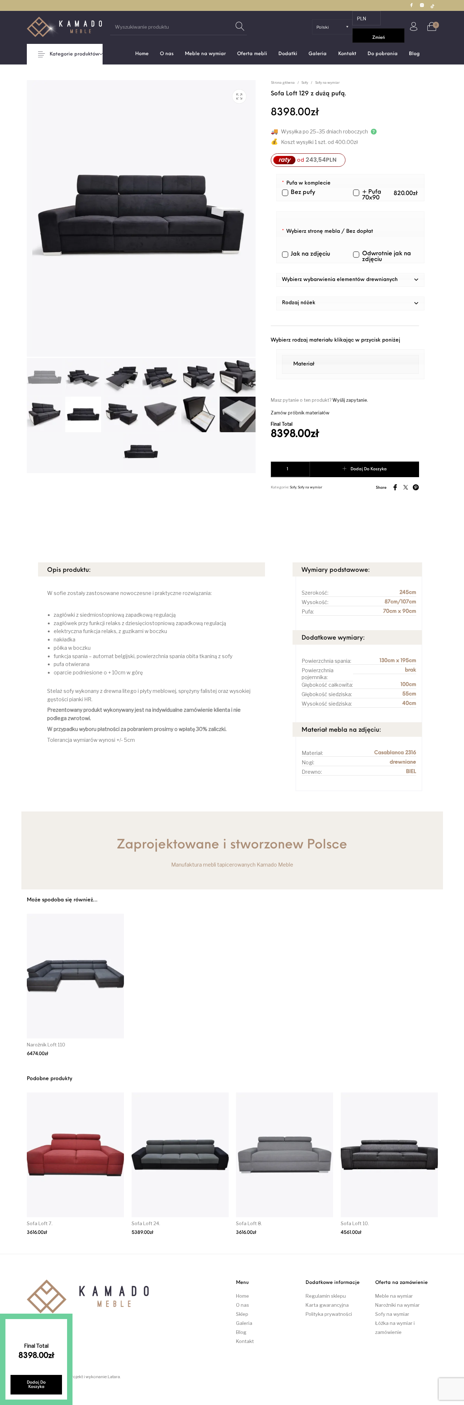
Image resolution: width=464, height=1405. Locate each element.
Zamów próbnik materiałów (300, 413)
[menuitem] (141, 54)
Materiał (303, 364)
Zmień (378, 38)
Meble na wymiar (394, 1296)
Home (242, 1296)
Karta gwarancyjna (327, 1305)
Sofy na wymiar (327, 82)
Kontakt (245, 1341)
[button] (350, 279)
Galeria (244, 1323)
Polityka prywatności (329, 1314)
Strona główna (283, 82)
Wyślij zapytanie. (350, 400)
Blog (241, 1332)
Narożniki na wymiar (397, 1305)
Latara (114, 1376)
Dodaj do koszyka (369, 469)
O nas (242, 1305)
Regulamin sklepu (326, 1296)
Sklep (242, 1314)
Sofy (304, 82)
